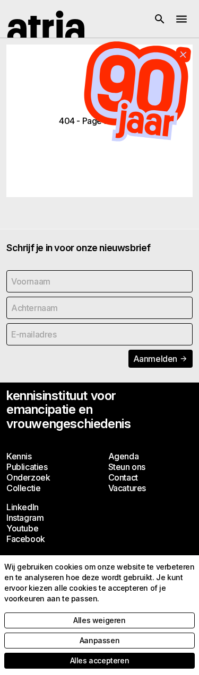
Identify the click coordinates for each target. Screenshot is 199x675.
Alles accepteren (99, 660)
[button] (159, 19)
